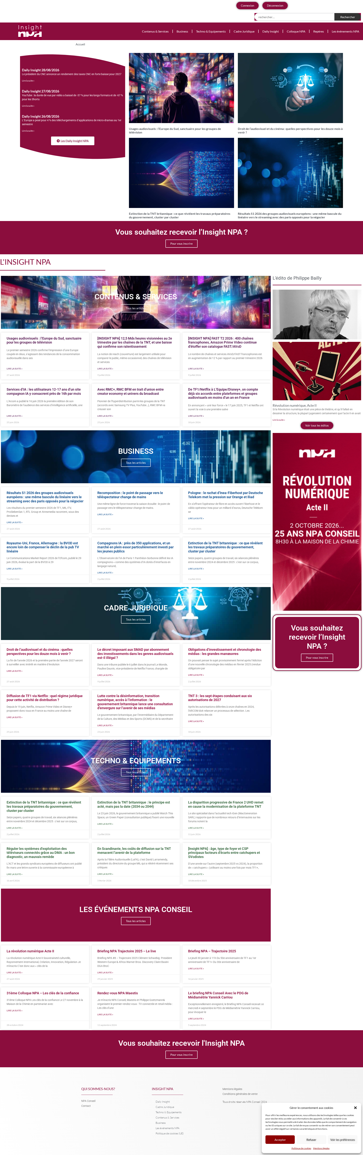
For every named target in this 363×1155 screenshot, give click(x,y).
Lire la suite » (28, 80)
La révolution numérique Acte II (30, 951)
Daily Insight (270, 31)
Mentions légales (321, 1148)
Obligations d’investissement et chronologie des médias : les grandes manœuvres (224, 652)
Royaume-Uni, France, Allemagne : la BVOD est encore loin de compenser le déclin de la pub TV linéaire (43, 547)
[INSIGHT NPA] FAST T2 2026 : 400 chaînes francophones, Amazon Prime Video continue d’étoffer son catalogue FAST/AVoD (222, 342)
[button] (355, 1108)
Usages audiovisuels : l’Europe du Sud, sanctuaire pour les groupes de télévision (44, 340)
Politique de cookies (301, 1148)
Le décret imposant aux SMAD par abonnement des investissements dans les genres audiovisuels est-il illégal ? (135, 654)
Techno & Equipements (211, 31)
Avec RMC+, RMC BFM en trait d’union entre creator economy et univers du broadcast (130, 391)
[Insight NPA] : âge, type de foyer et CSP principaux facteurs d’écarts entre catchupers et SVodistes (224, 853)
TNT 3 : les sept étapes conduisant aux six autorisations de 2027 (220, 698)
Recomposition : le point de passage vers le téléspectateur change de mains (130, 495)
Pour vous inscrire (181, 243)
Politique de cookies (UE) (170, 1133)
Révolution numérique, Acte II (295, 405)
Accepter (280, 1139)
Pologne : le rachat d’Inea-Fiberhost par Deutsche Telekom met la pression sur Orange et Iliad (225, 495)
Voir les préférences (342, 1139)
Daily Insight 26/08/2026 (40, 116)
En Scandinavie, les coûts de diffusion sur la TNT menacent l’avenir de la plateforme (134, 851)
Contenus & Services (155, 31)
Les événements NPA (345, 31)
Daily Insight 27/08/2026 (40, 91)
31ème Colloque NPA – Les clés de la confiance (43, 993)
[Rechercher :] (294, 17)
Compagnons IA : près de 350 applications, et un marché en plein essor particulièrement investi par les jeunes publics (135, 547)
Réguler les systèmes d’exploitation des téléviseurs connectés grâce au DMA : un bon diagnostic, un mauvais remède (41, 853)
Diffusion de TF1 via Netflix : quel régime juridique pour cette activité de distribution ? (45, 698)
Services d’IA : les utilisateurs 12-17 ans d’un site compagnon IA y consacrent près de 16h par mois (44, 391)
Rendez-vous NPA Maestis (117, 993)
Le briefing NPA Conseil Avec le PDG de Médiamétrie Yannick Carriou (218, 995)
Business (182, 31)
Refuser (311, 1139)
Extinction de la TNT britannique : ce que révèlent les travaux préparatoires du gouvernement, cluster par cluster (225, 547)
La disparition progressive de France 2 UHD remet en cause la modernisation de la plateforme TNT (225, 804)
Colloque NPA (296, 31)
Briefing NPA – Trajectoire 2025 (212, 951)
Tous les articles (136, 308)
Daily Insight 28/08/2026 (40, 70)
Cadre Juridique (244, 31)
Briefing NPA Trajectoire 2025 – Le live (126, 951)
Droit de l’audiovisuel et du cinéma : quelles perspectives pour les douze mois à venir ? (40, 652)
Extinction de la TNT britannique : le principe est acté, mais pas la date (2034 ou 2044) (133, 804)
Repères (318, 31)
